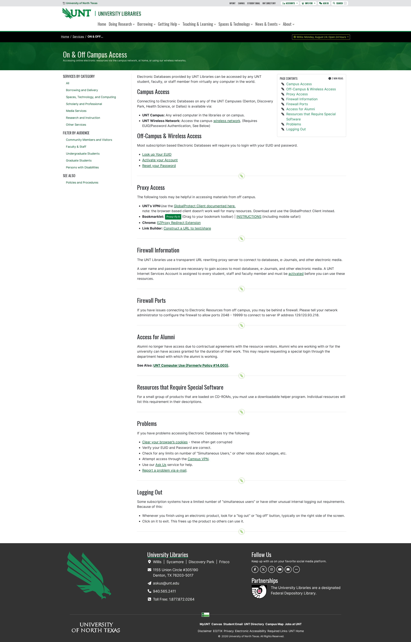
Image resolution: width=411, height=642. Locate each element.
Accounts (290, 3)
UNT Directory (269, 3)
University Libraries (119, 13)
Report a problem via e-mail (164, 470)
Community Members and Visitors (89, 139)
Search (341, 3)
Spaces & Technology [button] (235, 24)
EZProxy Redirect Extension (179, 223)
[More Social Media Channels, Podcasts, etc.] (296, 569)
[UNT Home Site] (89, 575)
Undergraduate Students (83, 153)
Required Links (277, 631)
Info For (309, 3)
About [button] (288, 24)
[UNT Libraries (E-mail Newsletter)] (288, 569)
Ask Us (326, 3)
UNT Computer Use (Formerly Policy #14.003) (190, 365)
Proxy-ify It (173, 216)
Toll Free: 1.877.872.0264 (173, 599)
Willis (157, 562)
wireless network (226, 121)
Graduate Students (79, 160)
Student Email (253, 3)
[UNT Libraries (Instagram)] (271, 569)
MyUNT (233, 3)
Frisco (224, 562)
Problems (293, 124)
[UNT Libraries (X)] (263, 569)
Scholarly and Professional (84, 104)
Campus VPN (198, 459)
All (67, 83)
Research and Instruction (83, 117)
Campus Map (274, 624)
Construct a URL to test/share (187, 228)
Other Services (76, 124)
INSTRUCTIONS (248, 217)
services (78, 36)
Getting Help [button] (168, 24)
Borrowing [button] (145, 24)
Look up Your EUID (156, 154)
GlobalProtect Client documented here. (205, 206)
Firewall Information (302, 99)
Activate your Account (160, 160)
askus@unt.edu (166, 583)
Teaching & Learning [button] (198, 24)
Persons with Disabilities (82, 167)
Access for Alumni (300, 109)
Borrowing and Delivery (82, 90)
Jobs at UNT (293, 624)
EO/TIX (218, 631)
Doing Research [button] (121, 24)
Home (102, 24)
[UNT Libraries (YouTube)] (279, 569)
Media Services (76, 110)
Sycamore (175, 562)
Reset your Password (159, 166)
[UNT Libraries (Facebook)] (255, 569)
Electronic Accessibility (250, 631)
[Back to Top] (242, 176)
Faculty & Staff (76, 146)
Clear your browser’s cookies (165, 442)
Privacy (229, 631)
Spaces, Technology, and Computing (91, 97)
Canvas (241, 3)
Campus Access (299, 84)
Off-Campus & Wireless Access (311, 89)
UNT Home (296, 631)
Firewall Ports (297, 104)
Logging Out (296, 129)
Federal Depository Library (293, 593)
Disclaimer (205, 631)
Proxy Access (297, 94)
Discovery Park (202, 562)
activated (296, 274)
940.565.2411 (164, 591)
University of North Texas (81, 3)
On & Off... (95, 36)
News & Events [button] (267, 24)
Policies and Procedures (82, 182)
